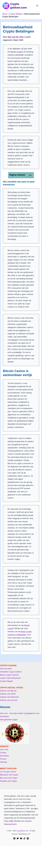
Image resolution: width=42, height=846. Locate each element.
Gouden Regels (6, 681)
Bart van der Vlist (15, 37)
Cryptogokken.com (22, 831)
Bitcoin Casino (17, 52)
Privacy (3, 759)
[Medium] (28, 838)
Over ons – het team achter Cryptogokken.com (19, 713)
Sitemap (3, 762)
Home (4, 14)
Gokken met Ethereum (9, 697)
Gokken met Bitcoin (8, 691)
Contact (3, 753)
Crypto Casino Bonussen (10, 678)
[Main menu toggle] (37, 5)
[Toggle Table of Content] (29, 175)
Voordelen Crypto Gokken (11, 672)
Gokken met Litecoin (8, 700)
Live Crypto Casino (8, 772)
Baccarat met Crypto (8, 778)
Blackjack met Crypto (9, 775)
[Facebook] (14, 838)
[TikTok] (24, 838)
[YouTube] (21, 838)
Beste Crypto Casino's (9, 675)
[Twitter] (18, 838)
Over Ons (4, 749)
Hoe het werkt (6, 669)
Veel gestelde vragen (8, 720)
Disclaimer (4, 716)
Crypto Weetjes (15, 14)
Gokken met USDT (8, 694)
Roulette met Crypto (8, 781)
